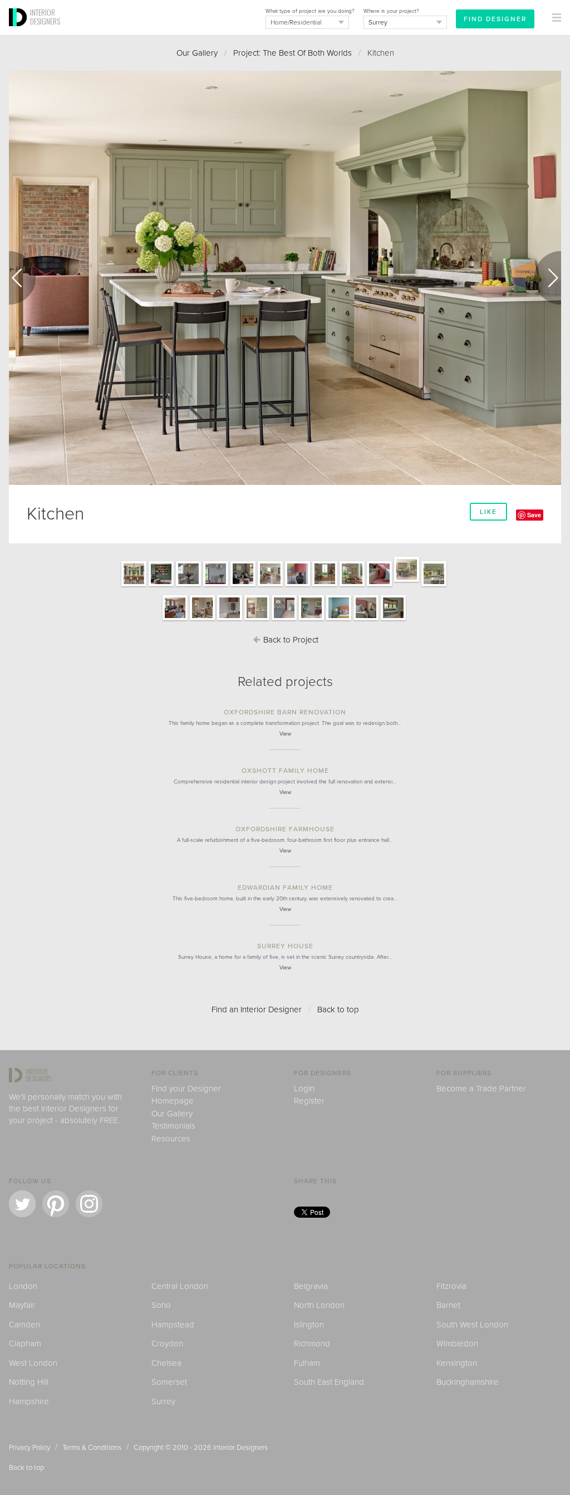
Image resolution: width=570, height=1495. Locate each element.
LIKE (488, 512)
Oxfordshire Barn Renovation (285, 712)
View (285, 734)
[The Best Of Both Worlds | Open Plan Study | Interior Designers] (324, 586)
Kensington (456, 1363)
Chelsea (166, 1363)
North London (319, 1305)
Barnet (448, 1305)
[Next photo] (547, 278)
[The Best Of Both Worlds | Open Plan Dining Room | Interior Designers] (133, 586)
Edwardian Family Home (285, 887)
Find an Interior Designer (257, 1009)
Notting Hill (28, 1382)
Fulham (307, 1363)
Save (534, 515)
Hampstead (172, 1325)
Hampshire (29, 1401)
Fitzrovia (451, 1286)
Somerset (169, 1382)
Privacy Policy (29, 1447)
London (23, 1286)
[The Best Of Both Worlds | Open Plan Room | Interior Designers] (270, 586)
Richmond (312, 1344)
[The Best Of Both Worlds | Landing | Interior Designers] (393, 619)
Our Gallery (197, 53)
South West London (472, 1325)
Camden (24, 1325)
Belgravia (311, 1286)
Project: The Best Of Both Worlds (292, 53)
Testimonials (173, 1126)
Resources (170, 1139)
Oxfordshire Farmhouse (285, 829)
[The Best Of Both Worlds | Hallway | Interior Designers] (188, 586)
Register (309, 1101)
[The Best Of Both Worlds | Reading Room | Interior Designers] (161, 586)
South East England (329, 1382)
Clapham (25, 1344)
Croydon (167, 1344)
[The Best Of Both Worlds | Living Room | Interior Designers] (175, 619)
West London (33, 1363)
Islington (309, 1325)
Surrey (163, 1401)
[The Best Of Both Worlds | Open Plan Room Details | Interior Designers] (297, 586)
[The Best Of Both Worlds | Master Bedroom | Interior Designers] (284, 619)
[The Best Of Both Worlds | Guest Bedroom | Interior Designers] (338, 619)
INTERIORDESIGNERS (45, 17)
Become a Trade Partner (481, 1089)
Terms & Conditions (91, 1447)
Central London (179, 1286)
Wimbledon (457, 1344)
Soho (161, 1305)
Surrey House (285, 946)
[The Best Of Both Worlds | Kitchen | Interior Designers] (406, 581)
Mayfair (22, 1305)
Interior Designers (240, 1447)
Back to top (338, 1009)
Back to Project (289, 640)
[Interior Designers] (19, 32)
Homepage (172, 1101)
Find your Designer (186, 1089)
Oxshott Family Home (285, 771)
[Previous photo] (22, 278)
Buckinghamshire (467, 1382)
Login (304, 1089)
